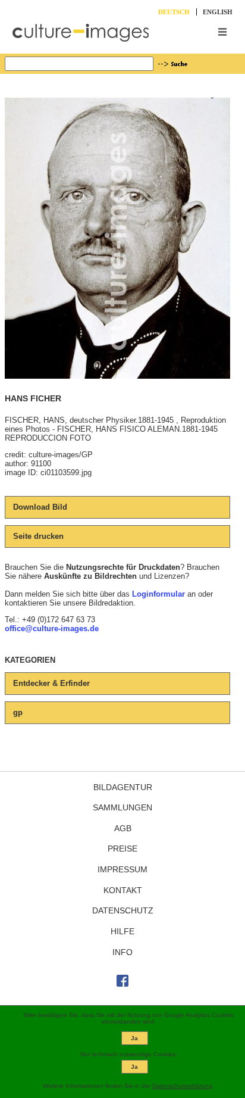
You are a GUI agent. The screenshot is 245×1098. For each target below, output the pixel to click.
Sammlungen (122, 807)
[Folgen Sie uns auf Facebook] (122, 983)
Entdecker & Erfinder (51, 683)
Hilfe (122, 931)
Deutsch (174, 11)
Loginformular (158, 593)
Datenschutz (122, 910)
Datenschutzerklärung (182, 1086)
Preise (122, 848)
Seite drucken (38, 536)
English (218, 11)
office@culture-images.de (52, 628)
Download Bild (40, 507)
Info (122, 952)
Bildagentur (122, 787)
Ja (134, 1038)
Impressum (122, 869)
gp (18, 712)
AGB (122, 828)
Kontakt (122, 890)
